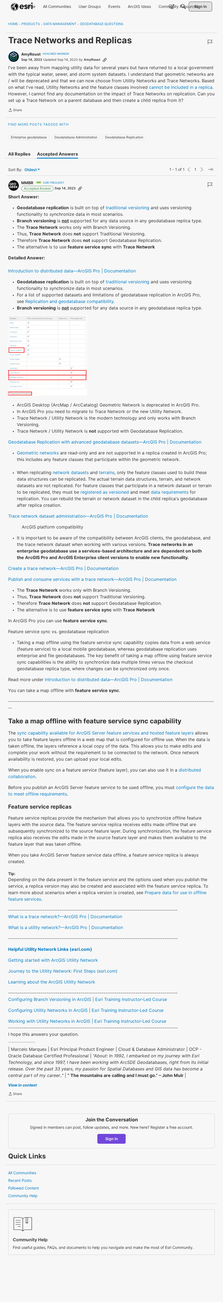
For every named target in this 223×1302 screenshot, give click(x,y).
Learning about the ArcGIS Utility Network (51, 982)
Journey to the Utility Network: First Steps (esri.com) (62, 971)
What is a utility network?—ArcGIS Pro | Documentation (65, 927)
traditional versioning (127, 207)
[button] (47, 355)
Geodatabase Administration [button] (75, 137)
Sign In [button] (111, 1138)
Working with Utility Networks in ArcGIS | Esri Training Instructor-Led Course (87, 1021)
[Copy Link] (104, 59)
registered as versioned (104, 492)
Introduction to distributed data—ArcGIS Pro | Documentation (72, 271)
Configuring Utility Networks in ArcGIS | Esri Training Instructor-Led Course (85, 1010)
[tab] (19, 154)
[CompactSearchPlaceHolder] (183, 6)
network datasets (71, 472)
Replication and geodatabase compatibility (69, 301)
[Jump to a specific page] (210, 169)
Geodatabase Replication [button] (124, 137)
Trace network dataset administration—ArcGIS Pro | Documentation (78, 516)
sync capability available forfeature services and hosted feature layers (105, 733)
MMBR (27, 182)
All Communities (22, 1172)
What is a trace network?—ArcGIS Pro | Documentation (65, 916)
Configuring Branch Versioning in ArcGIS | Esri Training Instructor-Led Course (87, 999)
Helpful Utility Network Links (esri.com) (50, 949)
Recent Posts (20, 1180)
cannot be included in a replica (180, 87)
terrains (106, 472)
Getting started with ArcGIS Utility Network (53, 960)
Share (15, 110)
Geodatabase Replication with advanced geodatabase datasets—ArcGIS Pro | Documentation (104, 442)
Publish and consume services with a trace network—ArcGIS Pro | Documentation (92, 579)
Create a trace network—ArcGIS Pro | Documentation (63, 568)
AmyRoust (31, 54)
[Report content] (210, 42)
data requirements (169, 492)
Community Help (23, 1195)
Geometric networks (38, 453)
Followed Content (23, 1188)
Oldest (31, 169)
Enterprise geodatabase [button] (29, 137)
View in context (22, 1085)
